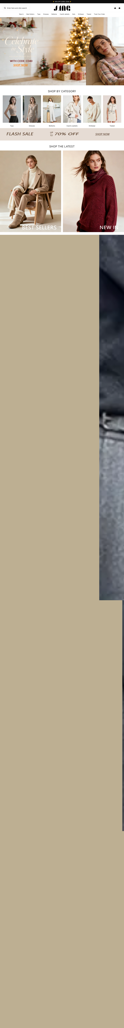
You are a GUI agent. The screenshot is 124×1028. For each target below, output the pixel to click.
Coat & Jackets (64, 14)
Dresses (46, 14)
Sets (73, 14)
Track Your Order (99, 14)
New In (21, 14)
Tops (38, 14)
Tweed (89, 14)
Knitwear (81, 14)
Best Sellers (30, 14)
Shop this (72, 754)
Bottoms (54, 14)
